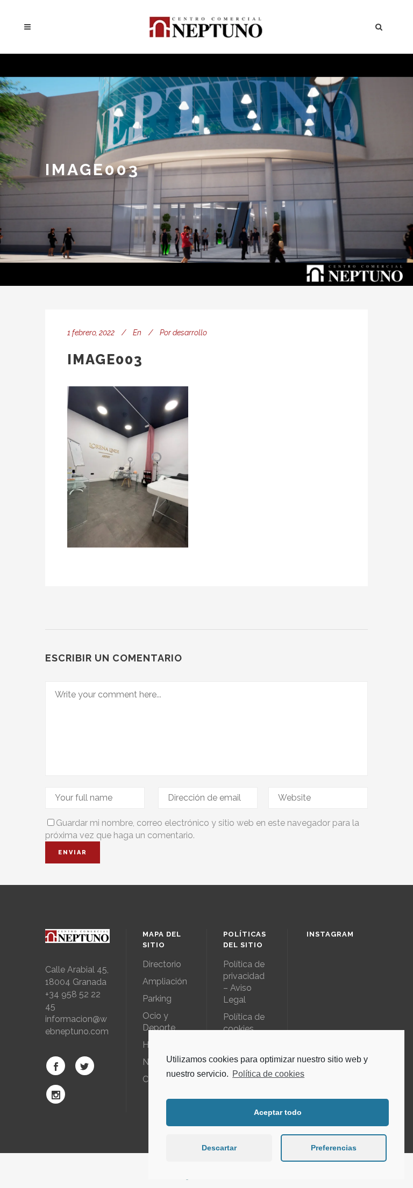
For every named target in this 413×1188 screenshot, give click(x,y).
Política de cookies (268, 1073)
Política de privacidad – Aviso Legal (244, 982)
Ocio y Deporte (159, 1022)
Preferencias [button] (334, 1147)
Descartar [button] (219, 1147)
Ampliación (165, 981)
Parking (157, 998)
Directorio (162, 964)
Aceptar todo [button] (278, 1112)
